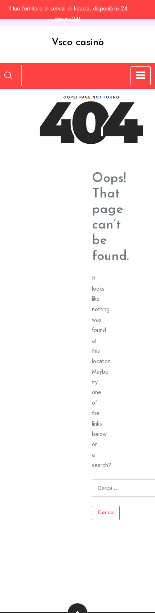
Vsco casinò (78, 43)
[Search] (8, 75)
